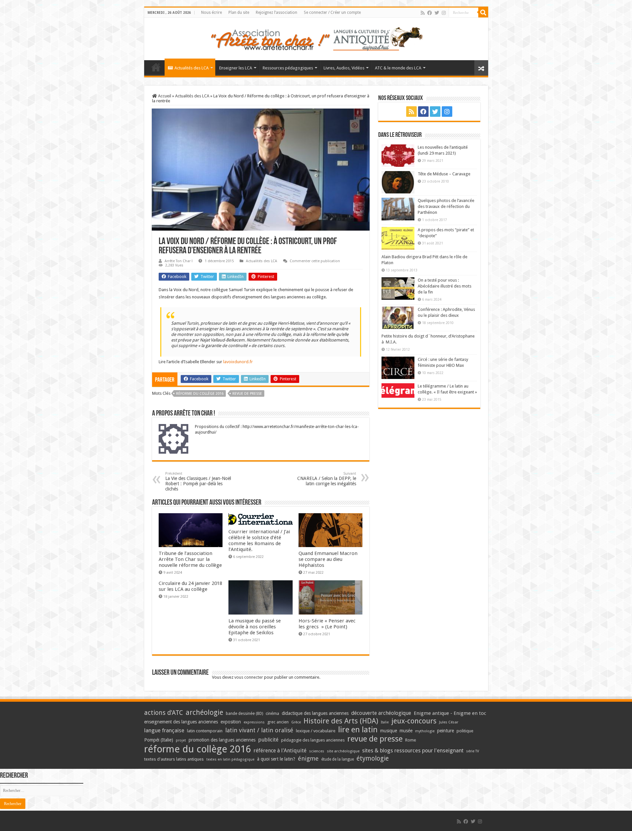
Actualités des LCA (191, 67)
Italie (385, 722)
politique (465, 730)
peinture (445, 730)
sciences (316, 751)
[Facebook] (430, 13)
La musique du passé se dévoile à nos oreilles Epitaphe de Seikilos (254, 627)
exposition (231, 721)
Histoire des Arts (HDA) (340, 721)
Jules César (449, 722)
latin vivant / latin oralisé (259, 730)
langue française (164, 730)
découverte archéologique (381, 713)
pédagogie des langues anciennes (313, 740)
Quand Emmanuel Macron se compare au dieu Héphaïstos (328, 559)
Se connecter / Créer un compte (332, 12)
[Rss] (422, 13)
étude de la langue (337, 759)
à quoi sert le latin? (276, 759)
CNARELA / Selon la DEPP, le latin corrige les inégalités (326, 478)
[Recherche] (483, 12)
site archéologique (343, 751)
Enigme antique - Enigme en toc (450, 713)
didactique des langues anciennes (315, 713)
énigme (308, 758)
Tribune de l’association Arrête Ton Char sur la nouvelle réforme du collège (190, 559)
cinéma (272, 713)
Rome (410, 740)
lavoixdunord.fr (238, 361)
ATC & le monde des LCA (398, 67)
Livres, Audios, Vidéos (344, 67)
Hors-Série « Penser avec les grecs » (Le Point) (327, 624)
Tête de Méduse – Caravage (444, 173)
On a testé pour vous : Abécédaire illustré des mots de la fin (444, 286)
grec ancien (278, 721)
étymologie (372, 758)
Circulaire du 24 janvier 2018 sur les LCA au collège (190, 586)
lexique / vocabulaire (315, 730)
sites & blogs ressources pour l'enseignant (412, 750)
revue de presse (247, 393)
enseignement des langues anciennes (181, 721)
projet (181, 740)
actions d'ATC (163, 713)
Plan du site (238, 12)
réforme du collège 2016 (200, 393)
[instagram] (443, 13)
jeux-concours (413, 721)
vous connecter (248, 677)
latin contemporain (205, 730)
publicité (268, 740)
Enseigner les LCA (235, 67)
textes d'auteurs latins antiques (174, 759)
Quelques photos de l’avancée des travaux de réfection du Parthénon (446, 206)
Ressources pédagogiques (288, 67)
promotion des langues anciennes (222, 740)
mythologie (424, 731)
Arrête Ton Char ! (179, 261)
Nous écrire (211, 12)
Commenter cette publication (315, 261)
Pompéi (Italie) (158, 740)
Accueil (164, 95)
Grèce (296, 722)
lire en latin (358, 729)
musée (406, 730)
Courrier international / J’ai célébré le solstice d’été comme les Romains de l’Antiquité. (259, 540)
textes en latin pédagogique (230, 759)
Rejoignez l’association (276, 12)
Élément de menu (156, 67)
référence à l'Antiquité (279, 750)
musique (388, 730)
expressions (254, 722)
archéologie (204, 712)
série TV (472, 751)
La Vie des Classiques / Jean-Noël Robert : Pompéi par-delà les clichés (198, 481)
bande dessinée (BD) (244, 713)
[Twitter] (437, 13)
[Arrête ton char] (316, 38)
